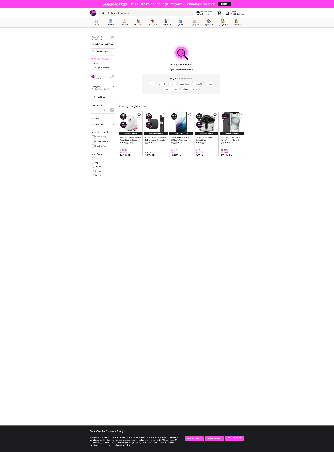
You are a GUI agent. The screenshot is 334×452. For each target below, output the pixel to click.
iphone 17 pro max (190, 89)
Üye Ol (233, 14)
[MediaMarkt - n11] (167, 4)
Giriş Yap (240, 14)
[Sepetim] (219, 13)
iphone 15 (198, 84)
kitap (173, 84)
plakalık (162, 84)
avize (209, 84)
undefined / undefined (104, 44)
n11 (152, 84)
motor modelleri (171, 89)
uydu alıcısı (184, 84)
